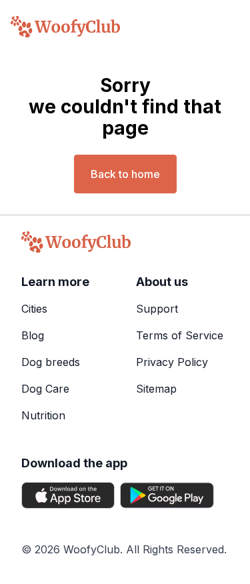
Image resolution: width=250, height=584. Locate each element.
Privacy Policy (172, 362)
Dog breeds (50, 362)
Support (157, 308)
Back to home (125, 174)
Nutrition (43, 415)
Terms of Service (179, 335)
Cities (34, 308)
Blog (32, 335)
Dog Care (45, 388)
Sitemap (156, 388)
